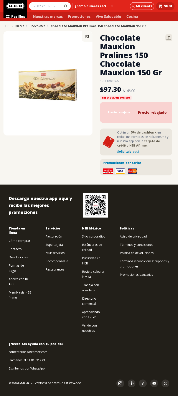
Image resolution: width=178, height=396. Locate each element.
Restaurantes (55, 269)
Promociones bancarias (122, 163)
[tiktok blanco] (143, 383)
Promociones (79, 16)
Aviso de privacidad (133, 236)
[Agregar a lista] (87, 36)
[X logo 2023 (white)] (165, 383)
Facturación (54, 236)
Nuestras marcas (48, 16)
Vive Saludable (108, 16)
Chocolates (37, 26)
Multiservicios (55, 253)
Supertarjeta (54, 245)
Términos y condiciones (136, 245)
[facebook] (131, 383)
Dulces (19, 26)
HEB (6, 26)
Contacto (15, 249)
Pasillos (18, 16)
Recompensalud (57, 261)
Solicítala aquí (128, 151)
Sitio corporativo (93, 236)
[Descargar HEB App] (95, 205)
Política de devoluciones (137, 253)
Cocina (132, 16)
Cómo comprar (19, 241)
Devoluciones (18, 257)
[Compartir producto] (168, 37)
